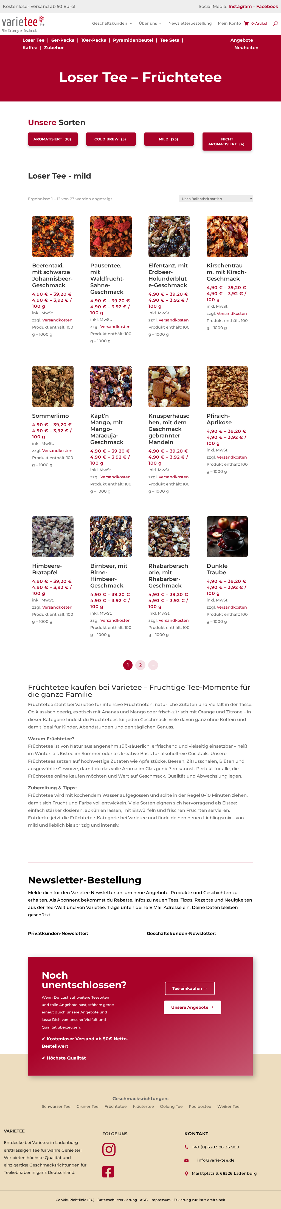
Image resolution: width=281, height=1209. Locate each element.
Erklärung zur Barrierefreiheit (200, 1200)
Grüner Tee (88, 1107)
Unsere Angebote (189, 1007)
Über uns (148, 23)
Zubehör (54, 47)
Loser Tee (33, 40)
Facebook (267, 6)
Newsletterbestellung (190, 23)
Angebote (242, 40)
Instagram (240, 6)
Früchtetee (116, 1107)
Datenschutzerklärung (117, 1200)
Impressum (160, 1200)
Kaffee (30, 47)
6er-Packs (62, 40)
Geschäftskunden (109, 23)
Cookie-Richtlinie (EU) (75, 1200)
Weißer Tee (228, 1107)
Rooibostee (200, 1107)
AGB (144, 1200)
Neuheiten (246, 47)
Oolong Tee (171, 1107)
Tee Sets (169, 40)
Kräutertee (143, 1107)
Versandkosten (57, 320)
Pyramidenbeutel (133, 40)
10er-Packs (93, 40)
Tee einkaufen (187, 988)
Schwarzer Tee (56, 1107)
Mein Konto (229, 23)
